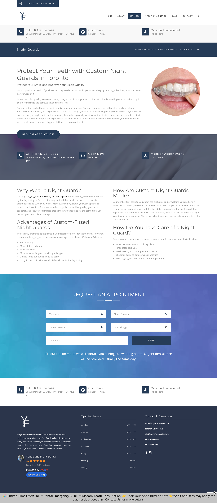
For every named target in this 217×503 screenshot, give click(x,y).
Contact (188, 16)
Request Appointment (38, 134)
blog (175, 16)
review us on (35, 474)
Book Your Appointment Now (147, 496)
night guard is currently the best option (47, 196)
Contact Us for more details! (124, 499)
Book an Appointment (41, 3)
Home (109, 16)
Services (135, 16)
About (121, 16)
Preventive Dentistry (169, 49)
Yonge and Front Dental (41, 456)
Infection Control (156, 16)
